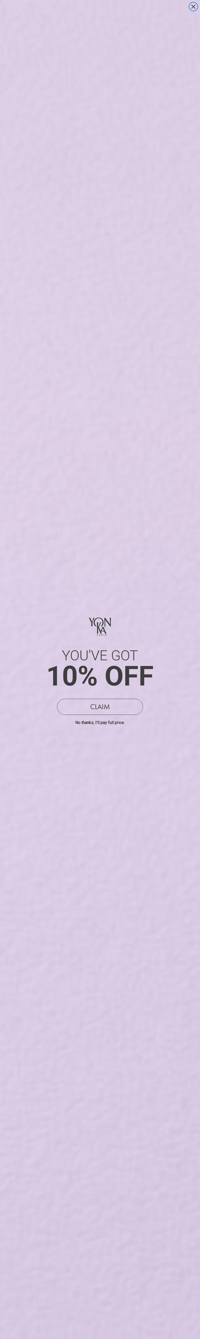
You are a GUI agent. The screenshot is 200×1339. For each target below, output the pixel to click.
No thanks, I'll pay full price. (100, 722)
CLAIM (100, 706)
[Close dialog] (193, 6)
